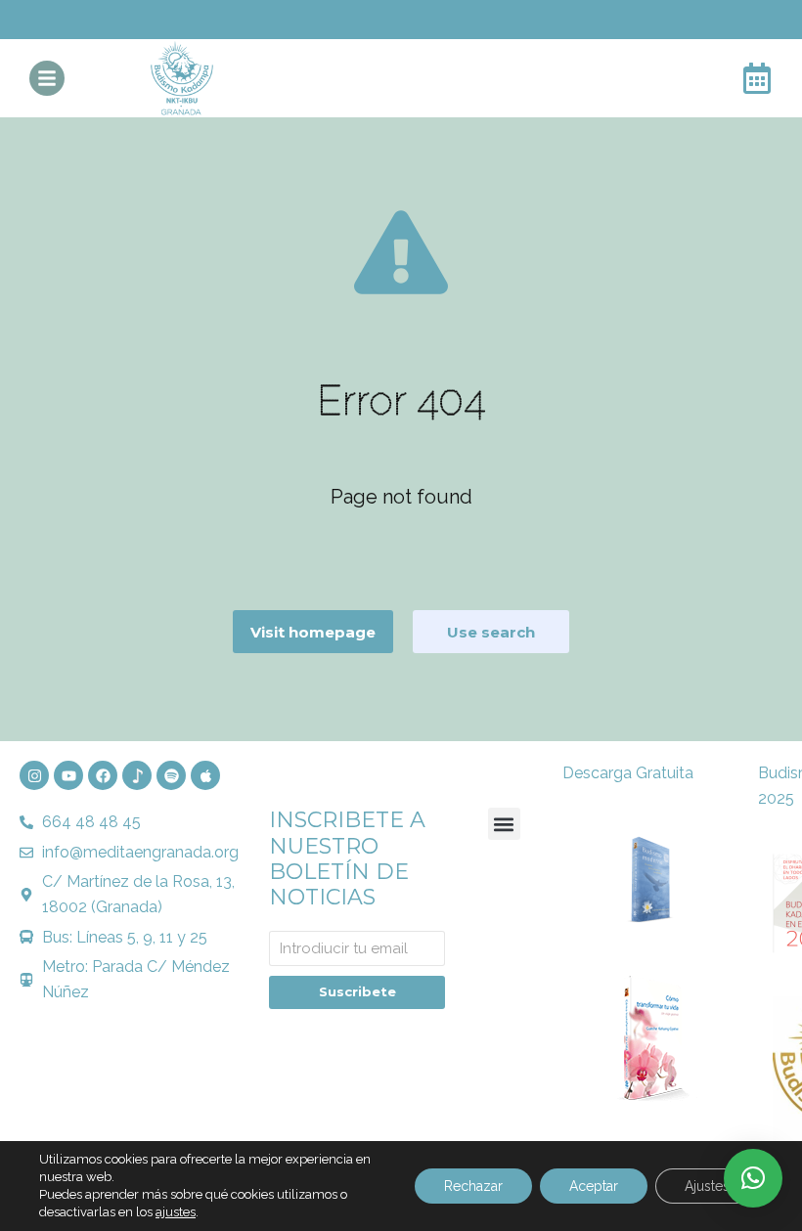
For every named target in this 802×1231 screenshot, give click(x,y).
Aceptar (593, 1186)
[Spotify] (171, 775)
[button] (504, 824)
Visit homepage (313, 632)
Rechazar (473, 1186)
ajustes (176, 1212)
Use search (491, 632)
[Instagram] (34, 775)
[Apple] (205, 775)
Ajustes (707, 1186)
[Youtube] (68, 775)
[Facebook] (102, 775)
